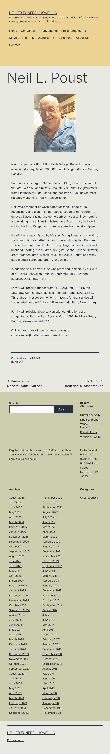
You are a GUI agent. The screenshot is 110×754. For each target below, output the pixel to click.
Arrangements (48, 30)
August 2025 (17, 556)
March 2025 (16, 580)
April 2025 (15, 575)
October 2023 (17, 663)
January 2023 (17, 707)
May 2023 (15, 688)
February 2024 (18, 644)
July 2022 (48, 517)
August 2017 (49, 610)
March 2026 (16, 522)
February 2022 (51, 541)
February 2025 (18, 585)
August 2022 (50, 512)
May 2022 (48, 526)
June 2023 (15, 683)
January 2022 (50, 546)
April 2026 (15, 517)
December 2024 (19, 595)
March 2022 (49, 536)
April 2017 (48, 629)
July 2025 (15, 561)
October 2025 (17, 546)
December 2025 (19, 536)
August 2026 (17, 497)
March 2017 (49, 634)
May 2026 (15, 512)
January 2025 (17, 590)
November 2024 (19, 600)
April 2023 (15, 693)
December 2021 (51, 551)
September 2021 (52, 566)
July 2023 (15, 678)
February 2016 (51, 698)
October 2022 (50, 502)
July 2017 (48, 614)
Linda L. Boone (89, 419)
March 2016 (49, 693)
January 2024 (17, 649)
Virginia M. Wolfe (90, 436)
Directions (65, 37)
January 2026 (17, 531)
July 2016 (48, 673)
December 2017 (51, 590)
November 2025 (19, 541)
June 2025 (15, 566)
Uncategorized (89, 497)
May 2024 (15, 629)
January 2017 (50, 644)
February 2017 (51, 639)
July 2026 (15, 502)
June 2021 (48, 570)
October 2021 (50, 561)
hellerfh (19, 361)
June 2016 (48, 678)
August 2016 (49, 668)
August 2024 (17, 614)
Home (13, 30)
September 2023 (19, 668)
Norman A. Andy (90, 414)
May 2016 (48, 683)
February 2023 (18, 703)
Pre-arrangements (73, 30)
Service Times (18, 37)
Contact (14, 45)
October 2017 (50, 600)
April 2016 (48, 688)
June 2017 (48, 619)
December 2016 (51, 649)
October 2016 (50, 658)
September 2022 (52, 507)
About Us (82, 37)
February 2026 (18, 526)
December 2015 (51, 707)
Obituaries (28, 30)
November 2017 (52, 595)
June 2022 (48, 522)
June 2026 (15, 507)
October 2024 (17, 605)
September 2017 (52, 605)
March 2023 (16, 698)
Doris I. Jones (88, 432)
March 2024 (16, 639)
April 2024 (15, 634)
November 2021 (52, 556)
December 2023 (19, 654)
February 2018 (51, 580)
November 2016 (52, 654)
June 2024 (15, 624)
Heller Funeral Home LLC (33, 13)
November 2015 (52, 712)
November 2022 (52, 497)
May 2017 (48, 624)
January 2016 (50, 703)
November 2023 (19, 658)
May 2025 (15, 570)
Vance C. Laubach (85, 425)
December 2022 (19, 712)
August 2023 (17, 673)
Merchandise (41, 37)
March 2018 (49, 575)
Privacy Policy (15, 740)
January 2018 (50, 585)
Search (13, 403)
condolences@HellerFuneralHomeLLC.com (40, 335)
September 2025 (19, 551)
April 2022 (48, 531)
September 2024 (19, 610)
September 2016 (52, 663)
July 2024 (15, 619)
